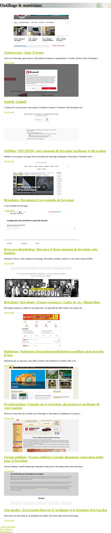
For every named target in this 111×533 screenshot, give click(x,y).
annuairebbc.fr (6, 532)
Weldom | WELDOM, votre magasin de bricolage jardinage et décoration (55, 151)
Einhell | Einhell (15, 101)
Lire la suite (9, 63)
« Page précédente (8, 527)
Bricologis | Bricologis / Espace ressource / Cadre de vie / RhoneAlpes (52, 302)
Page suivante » (6, 529)
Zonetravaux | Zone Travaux (24, 52)
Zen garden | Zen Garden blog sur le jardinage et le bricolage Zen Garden (55, 510)
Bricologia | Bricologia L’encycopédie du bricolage (39, 200)
